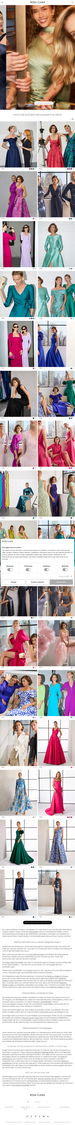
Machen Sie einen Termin (47, 1079)
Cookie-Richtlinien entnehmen (62, 1122)
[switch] (28, 569)
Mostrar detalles (64, 576)
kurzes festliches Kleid (36, 954)
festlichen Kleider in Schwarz (57, 976)
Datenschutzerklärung (45, 1122)
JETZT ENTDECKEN (37, 103)
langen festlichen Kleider (14, 962)
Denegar (13, 582)
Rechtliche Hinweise (30, 1122)
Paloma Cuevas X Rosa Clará (32, 1018)
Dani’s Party (44, 1012)
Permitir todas (61, 582)
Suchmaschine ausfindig (20, 1085)
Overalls (29, 970)
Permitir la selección (37, 582)
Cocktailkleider (46, 1002)
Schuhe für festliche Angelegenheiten (40, 1052)
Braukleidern (34, 932)
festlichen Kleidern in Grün (60, 987)
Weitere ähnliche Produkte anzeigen (37, 922)
